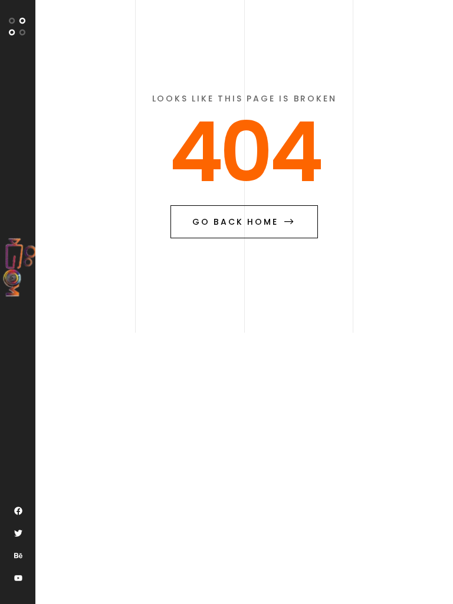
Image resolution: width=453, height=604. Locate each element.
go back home (235, 222)
